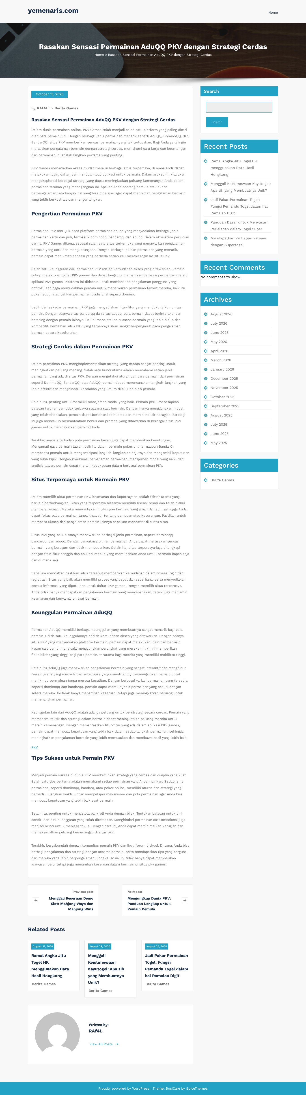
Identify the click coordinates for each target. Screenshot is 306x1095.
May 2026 (219, 342)
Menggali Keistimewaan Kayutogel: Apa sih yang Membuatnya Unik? (106, 969)
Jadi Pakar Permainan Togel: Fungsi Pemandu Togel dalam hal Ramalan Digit (239, 206)
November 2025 (224, 388)
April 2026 (219, 351)
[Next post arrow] (185, 900)
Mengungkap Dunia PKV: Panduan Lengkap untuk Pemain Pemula (149, 903)
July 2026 (219, 323)
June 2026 (220, 332)
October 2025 (222, 397)
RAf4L (42, 108)
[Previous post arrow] (36, 900)
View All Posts (101, 1044)
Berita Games (66, 108)
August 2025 (221, 415)
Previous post (83, 891)
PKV (34, 747)
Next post (134, 891)
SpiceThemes (196, 1088)
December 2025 (224, 378)
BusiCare (173, 1088)
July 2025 (219, 424)
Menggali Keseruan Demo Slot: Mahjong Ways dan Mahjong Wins (71, 903)
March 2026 (221, 360)
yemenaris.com (53, 10)
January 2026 (222, 369)
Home (273, 13)
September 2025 (225, 406)
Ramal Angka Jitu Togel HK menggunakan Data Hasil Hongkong (234, 168)
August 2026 (222, 314)
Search (211, 91)
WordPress (140, 1088)
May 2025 (219, 443)
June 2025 (219, 433)
